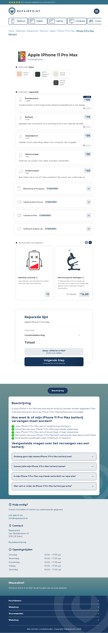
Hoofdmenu (15, 601)
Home (11, 31)
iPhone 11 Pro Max (66, 31)
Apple (52, 31)
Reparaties (32, 31)
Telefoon (43, 31)
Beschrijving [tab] (58, 391)
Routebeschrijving (17, 542)
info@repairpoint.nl (18, 518)
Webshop (20, 31)
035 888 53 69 (16, 516)
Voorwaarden (16, 614)
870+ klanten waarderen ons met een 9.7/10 (32, 2)
